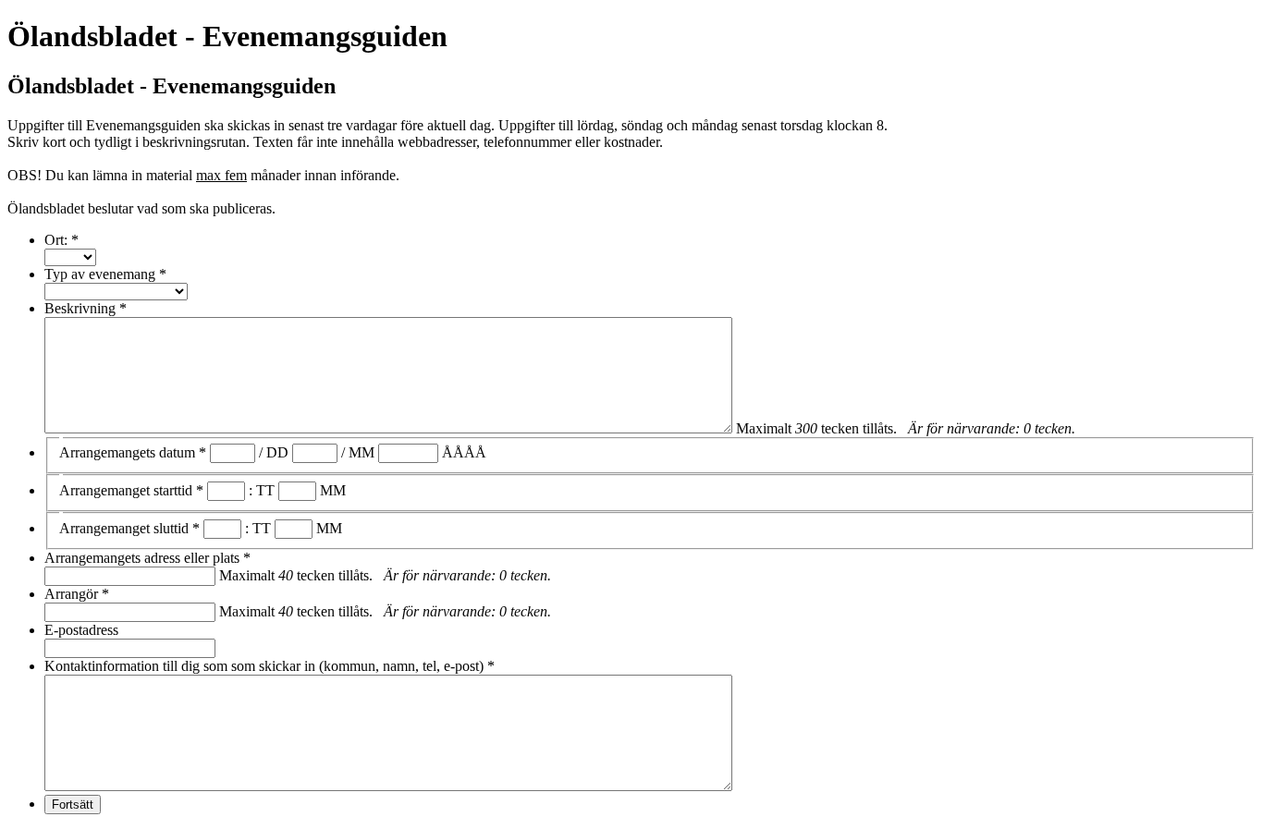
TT (265, 490)
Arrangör (76, 594)
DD (277, 452)
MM (361, 452)
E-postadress (81, 630)
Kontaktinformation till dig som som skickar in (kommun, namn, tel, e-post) (269, 666)
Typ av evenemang (105, 274)
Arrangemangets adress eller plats (147, 558)
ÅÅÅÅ (464, 452)
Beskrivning (85, 308)
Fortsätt (72, 804)
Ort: (61, 240)
